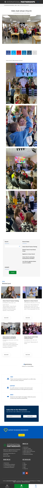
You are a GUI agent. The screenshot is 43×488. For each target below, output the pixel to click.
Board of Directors (27, 452)
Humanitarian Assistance (9, 467)
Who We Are (25, 447)
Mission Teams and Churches (29, 451)
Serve (24, 465)
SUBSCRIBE (30, 416)
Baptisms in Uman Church (28, 254)
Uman (28, 13)
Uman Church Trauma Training (29, 246)
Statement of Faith (27, 448)
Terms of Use (18, 481)
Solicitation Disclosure (26, 481)
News (24, 467)
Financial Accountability (28, 454)
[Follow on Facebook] (23, 473)
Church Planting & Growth (9, 465)
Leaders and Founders (27, 450)
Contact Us (25, 468)
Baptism (36, 302)
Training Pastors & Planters (9, 464)
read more (6, 317)
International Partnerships (11, 480)
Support (25, 464)
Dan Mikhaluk (18, 13)
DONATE (13, 272)
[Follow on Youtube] (26, 473)
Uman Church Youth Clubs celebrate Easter (31, 337)
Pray (24, 463)
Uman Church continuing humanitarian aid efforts (9, 337)
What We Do (6, 463)
